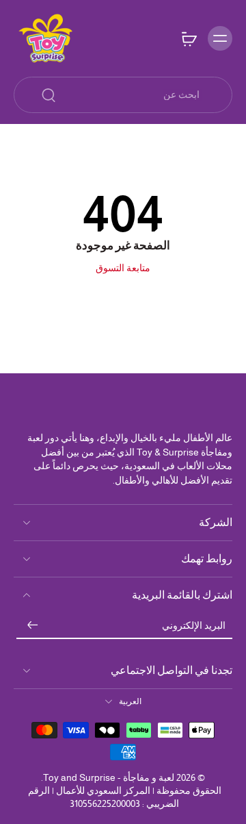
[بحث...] (48, 95)
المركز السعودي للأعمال (103, 790)
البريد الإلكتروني (194, 625)
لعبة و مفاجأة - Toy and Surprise (108, 777)
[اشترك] (32, 626)
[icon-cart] (189, 38)
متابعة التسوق (123, 267)
